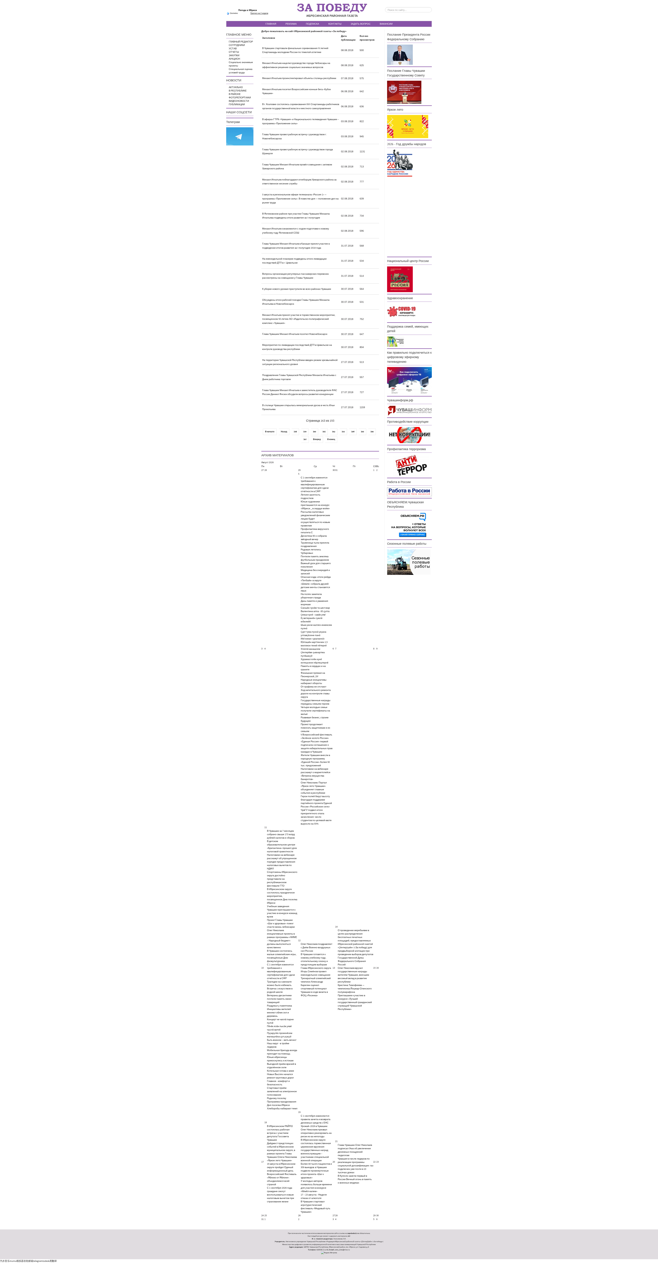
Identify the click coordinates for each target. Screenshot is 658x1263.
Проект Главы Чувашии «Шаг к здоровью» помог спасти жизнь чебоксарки (281, 924)
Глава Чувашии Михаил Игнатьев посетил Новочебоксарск (294, 334)
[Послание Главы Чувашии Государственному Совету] (404, 92)
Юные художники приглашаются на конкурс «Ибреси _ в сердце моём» (315, 505)
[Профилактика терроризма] (409, 465)
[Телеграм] (239, 136)
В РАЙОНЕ (235, 94)
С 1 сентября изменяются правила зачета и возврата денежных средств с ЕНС (315, 1119)
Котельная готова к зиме (280, 1070)
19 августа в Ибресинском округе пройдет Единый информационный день (281, 1167)
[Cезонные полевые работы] (409, 561)
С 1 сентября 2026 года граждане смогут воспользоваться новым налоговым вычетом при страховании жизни (280, 1194)
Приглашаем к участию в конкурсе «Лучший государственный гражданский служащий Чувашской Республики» (355, 1002)
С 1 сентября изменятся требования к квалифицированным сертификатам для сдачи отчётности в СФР (315, 484)
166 (372, 431)
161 (324, 431)
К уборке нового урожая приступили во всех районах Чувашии (296, 289)
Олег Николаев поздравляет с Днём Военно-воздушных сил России (316, 948)
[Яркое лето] (407, 126)
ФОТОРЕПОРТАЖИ (240, 97)
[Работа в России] (409, 491)
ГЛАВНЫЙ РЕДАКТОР (241, 41)
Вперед (317, 439)
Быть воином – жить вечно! (281, 1040)
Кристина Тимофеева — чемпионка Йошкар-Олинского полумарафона (355, 989)
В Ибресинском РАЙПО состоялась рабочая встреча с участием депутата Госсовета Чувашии (280, 1133)
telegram (37, 1261)
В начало (269, 431)
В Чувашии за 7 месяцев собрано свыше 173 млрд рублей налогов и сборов (281, 834)
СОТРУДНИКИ (237, 45)
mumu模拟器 (17, 1261)
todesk (46, 1261)
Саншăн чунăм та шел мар (315, 607)
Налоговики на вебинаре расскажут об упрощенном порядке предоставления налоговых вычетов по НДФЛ (282, 861)
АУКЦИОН (234, 58)
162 (333, 431)
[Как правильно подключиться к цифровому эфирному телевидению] (409, 380)
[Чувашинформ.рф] (409, 410)
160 (314, 431)
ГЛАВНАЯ (270, 23)
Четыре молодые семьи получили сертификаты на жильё (315, 711)
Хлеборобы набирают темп (282, 1108)
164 (352, 431)
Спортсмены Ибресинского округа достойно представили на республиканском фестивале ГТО (282, 879)
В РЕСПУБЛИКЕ (238, 90)
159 (304, 431)
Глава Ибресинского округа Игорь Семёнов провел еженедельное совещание (316, 972)
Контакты (334, 23)
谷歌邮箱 (28, 1261)
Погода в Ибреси (247, 10)
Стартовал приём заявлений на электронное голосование (282, 1091)
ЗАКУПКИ (234, 55)
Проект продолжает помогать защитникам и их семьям (315, 728)
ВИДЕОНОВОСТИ (239, 101)
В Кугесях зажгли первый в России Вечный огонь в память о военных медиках (355, 1179)
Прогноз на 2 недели (259, 13)
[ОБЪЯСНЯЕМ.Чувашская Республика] (409, 524)
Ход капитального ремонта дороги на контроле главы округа (316, 694)
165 (362, 431)
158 (295, 431)
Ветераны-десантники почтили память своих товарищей (279, 999)
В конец (331, 439)
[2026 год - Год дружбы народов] (400, 162)
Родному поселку (276, 1098)
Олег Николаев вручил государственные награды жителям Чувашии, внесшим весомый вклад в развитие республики (353, 975)
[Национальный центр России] (400, 279)
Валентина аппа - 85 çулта (315, 611)
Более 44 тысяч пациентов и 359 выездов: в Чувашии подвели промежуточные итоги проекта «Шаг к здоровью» (316, 1170)
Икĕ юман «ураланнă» (313, 638)
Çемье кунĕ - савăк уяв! (313, 614)
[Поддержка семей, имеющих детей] (395, 341)
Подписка (312, 23)
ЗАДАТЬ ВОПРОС (360, 23)
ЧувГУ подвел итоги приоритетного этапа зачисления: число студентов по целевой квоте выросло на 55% (316, 817)
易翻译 (53, 1261)
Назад (284, 431)
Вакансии (386, 23)
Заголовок (268, 38)
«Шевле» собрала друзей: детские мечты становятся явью (315, 587)
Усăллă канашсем (310, 649)
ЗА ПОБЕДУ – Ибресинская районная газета (332, 10)
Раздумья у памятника (279, 1005)
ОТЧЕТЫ (234, 52)
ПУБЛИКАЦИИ (237, 104)
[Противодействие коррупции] (409, 435)
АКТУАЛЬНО (236, 87)
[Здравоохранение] (401, 311)
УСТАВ (233, 48)
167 (305, 439)
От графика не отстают (313, 686)
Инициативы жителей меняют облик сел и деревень (279, 1013)
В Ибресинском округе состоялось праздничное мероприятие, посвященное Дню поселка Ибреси (282, 896)
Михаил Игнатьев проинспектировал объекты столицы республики (299, 78)
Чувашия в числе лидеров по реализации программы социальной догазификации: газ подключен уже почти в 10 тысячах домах (355, 1165)
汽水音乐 (5, 1261)
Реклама (291, 23)
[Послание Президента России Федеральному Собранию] (400, 54)
